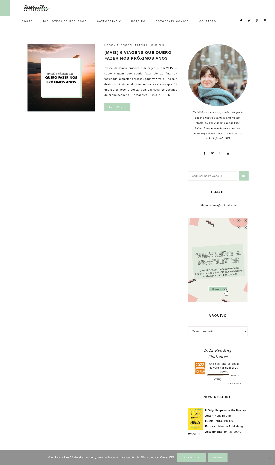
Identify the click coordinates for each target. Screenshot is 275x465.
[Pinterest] (221, 153)
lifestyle (111, 45)
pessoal (127, 45)
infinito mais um (40, 8)
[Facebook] (206, 153)
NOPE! (217, 457)
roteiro (141, 45)
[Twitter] (214, 153)
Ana (211, 363)
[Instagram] (229, 153)
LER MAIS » (117, 107)
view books (234, 383)
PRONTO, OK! (191, 457)
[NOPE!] (269, 458)
